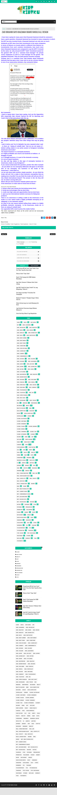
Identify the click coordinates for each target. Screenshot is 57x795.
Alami (18, 322)
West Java (19, 538)
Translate (21, 244)
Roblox (29, 514)
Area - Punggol (20, 382)
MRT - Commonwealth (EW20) (24, 494)
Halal (18, 452)
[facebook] (39, 1)
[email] (49, 1)
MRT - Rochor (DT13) (21, 499)
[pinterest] (54, 1)
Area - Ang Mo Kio (21, 327)
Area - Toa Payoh (21, 392)
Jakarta (24, 462)
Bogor (18, 413)
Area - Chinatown (21, 345)
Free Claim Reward (11, 186)
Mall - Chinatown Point (22, 473)
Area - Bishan (30, 330)
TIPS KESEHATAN (20, 530)
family (18, 442)
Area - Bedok (20, 330)
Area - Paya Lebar (32, 379)
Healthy (33, 452)
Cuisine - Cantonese (21, 421)
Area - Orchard (20, 379)
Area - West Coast (21, 397)
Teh (27, 525)
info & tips (32, 460)
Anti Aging (33, 322)
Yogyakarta (20, 540)
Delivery (19, 436)
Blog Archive (34, 265)
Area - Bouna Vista (32, 332)
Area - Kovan (31, 369)
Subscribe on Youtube (23, 257)
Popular (22, 265)
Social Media (20, 522)
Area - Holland (20, 361)
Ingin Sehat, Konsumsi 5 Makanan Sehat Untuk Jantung (26, 283)
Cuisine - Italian (21, 426)
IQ (17, 462)
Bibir (30, 408)
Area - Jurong (20, 366)
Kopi (34, 465)
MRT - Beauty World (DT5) (23, 488)
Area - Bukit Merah (21, 340)
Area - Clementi (20, 353)
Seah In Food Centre (21, 517)
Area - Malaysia (33, 374)
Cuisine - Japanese (33, 426)
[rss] (46, 1)
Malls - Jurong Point (22, 483)
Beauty (27, 405)
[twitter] (36, 1)
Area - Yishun (33, 400)
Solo (28, 522)
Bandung (25, 402)
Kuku (18, 468)
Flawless (19, 444)
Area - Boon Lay (20, 332)
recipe (33, 512)
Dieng (26, 436)
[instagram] (44, 1)
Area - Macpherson (21, 374)
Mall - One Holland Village (23, 475)
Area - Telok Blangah (22, 389)
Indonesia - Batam (21, 460)
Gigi (18, 449)
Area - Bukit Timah (21, 343)
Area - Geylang (20, 358)
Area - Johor (20, 363)
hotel (32, 455)
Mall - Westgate (21, 481)
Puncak (18, 512)
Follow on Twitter (22, 251)
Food (26, 444)
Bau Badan (19, 405)
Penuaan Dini (29, 507)
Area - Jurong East (32, 366)
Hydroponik (20, 457)
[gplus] (41, 1)
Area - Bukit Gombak (22, 337)
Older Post (53, 234)
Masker (33, 483)
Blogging (32, 410)
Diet (32, 436)
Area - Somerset (33, 387)
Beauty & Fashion (21, 408)
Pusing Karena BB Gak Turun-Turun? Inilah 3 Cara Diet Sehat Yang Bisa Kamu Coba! (27, 269)
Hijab (25, 455)
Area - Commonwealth (22, 356)
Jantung (32, 462)
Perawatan (19, 509)
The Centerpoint (21, 527)
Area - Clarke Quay (21, 350)
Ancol (25, 322)
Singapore (28, 520)
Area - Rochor (33, 384)
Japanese (19, 465)
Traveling (30, 530)
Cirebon (29, 415)
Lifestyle (25, 468)
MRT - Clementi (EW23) (22, 491)
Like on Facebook (22, 254)
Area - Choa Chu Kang (22, 348)
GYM (24, 449)
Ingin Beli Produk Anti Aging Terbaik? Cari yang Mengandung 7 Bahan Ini (27, 288)
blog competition (21, 410)
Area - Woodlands (21, 400)
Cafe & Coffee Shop (28, 413)
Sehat (32, 517)
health (25, 452)
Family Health (27, 442)
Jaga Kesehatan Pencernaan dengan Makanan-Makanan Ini (26, 309)
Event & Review (28, 439)
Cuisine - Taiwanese (21, 431)
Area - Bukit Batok (31, 335)
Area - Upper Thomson (22, 395)
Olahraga (27, 504)
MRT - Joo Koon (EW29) (22, 496)
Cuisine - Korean (21, 429)
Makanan (19, 470)
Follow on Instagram (23, 261)
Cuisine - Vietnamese (21, 434)
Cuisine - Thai (33, 431)
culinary (33, 434)
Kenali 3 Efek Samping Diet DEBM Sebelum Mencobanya (26, 278)
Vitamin (28, 535)
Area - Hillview (31, 358)
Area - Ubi (31, 392)
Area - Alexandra (27, 324)
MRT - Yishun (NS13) (21, 501)
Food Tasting (32, 447)
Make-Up (27, 470)
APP (18, 324)
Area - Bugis (20, 335)
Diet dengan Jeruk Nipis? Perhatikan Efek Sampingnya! (25, 293)
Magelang (34, 468)
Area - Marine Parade (22, 376)
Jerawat (27, 465)
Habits (30, 449)
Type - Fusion (20, 533)
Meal (18, 486)
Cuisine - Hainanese (21, 423)
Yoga (35, 538)
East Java (19, 439)
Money (24, 486)
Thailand (34, 525)
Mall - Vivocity (33, 478)
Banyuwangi (34, 402)
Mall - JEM (35, 473)
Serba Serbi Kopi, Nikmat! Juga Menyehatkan (26, 313)
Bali (18, 402)
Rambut (26, 512)
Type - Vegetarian (31, 533)
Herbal (18, 455)
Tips (30, 527)
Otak (35, 504)
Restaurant (20, 514)
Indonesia (29, 457)
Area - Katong (20, 369)
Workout (28, 538)
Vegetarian (19, 535)
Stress (35, 522)
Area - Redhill (31, 382)
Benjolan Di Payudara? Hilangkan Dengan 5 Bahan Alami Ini (27, 298)
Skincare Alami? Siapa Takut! (23, 273)
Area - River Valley (21, 384)
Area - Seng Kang (21, 387)
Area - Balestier (33, 327)
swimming (19, 525)
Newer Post (4, 234)
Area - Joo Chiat (30, 363)
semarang (19, 520)
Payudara (19, 507)
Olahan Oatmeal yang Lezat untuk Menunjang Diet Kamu (27, 304)
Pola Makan (29, 509)
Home (4, 29)
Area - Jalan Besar (32, 361)
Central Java (20, 415)
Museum (32, 501)
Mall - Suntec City (21, 478)
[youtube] (52, 1)
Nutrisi (19, 504)
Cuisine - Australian (22, 418)
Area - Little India (21, 371)
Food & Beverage (21, 447)
